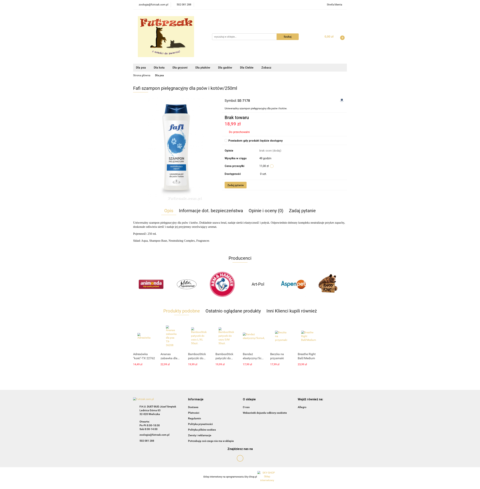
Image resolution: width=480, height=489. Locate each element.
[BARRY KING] (329, 284)
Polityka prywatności (200, 424)
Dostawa (193, 407)
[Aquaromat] (186, 284)
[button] (195, 399)
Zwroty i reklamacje (199, 435)
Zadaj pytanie (235, 185)
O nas (246, 407)
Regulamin (194, 418)
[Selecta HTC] (342, 100)
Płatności (193, 412)
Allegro (302, 407)
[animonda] (151, 284)
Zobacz (266, 67)
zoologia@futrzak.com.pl (155, 434)
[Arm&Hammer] (222, 284)
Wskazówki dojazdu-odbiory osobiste (265, 412)
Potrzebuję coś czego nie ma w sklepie (211, 440)
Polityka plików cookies (202, 429)
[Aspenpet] (293, 284)
